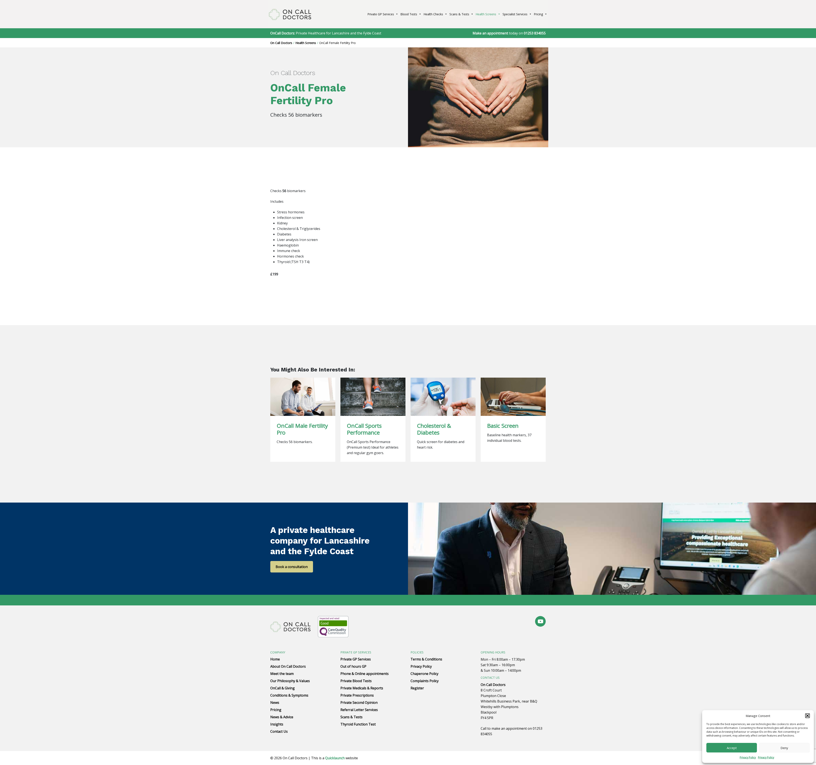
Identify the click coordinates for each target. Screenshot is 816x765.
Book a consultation (292, 566)
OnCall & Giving (282, 688)
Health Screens (486, 14)
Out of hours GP (353, 666)
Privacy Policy (748, 757)
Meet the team (282, 673)
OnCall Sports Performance (364, 429)
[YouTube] (540, 621)
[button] (807, 716)
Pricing (538, 14)
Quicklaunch (335, 758)
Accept (732, 748)
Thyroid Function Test (358, 724)
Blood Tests (408, 14)
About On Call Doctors (288, 666)
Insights (276, 724)
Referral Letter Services (359, 709)
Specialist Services (515, 14)
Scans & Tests (459, 14)
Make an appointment (490, 33)
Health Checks (433, 14)
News (274, 702)
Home (275, 659)
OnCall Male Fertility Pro (302, 429)
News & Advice (281, 717)
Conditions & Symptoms (289, 695)
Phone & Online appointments (364, 673)
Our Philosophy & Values (290, 681)
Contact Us (279, 731)
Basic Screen (502, 425)
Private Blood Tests (356, 681)
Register (417, 688)
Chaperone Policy (424, 673)
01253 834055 (535, 33)
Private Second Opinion (359, 702)
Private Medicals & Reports (361, 688)
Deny (784, 748)
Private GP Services (380, 14)
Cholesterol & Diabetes (434, 429)
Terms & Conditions (426, 659)
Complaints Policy (425, 681)
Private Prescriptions (357, 695)
